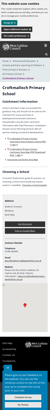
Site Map (7, 343)
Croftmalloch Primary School (18, 78)
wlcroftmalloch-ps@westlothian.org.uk (23, 260)
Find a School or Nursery (14, 70)
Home (5, 61)
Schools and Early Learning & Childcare (22, 65)
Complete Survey (23, 397)
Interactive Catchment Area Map (22, 159)
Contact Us (8, 355)
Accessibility (9, 349)
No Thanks (23, 404)
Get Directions (25, 224)
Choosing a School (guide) (34, 185)
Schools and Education (24, 61)
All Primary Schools (12, 74)
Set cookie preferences (15, 36)
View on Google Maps (25, 231)
